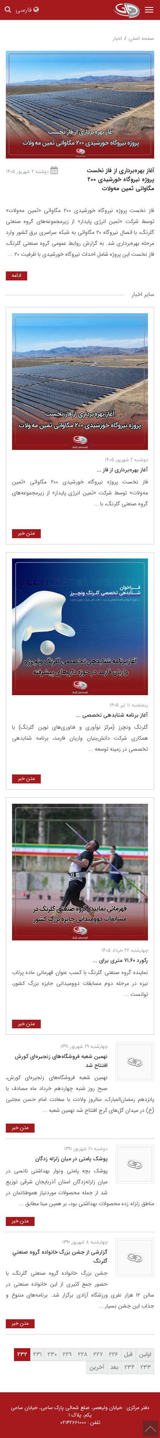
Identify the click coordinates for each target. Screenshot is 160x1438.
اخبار (117, 38)
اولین (145, 1354)
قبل (128, 1354)
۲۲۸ (82, 1354)
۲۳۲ (22, 1354)
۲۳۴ (129, 1367)
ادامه (16, 275)
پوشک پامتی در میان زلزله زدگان (71, 1158)
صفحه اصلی (141, 38)
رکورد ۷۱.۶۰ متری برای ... (120, 960)
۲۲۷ (98, 1354)
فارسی (24, 10)
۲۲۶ (113, 1354)
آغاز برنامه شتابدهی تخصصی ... (112, 715)
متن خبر (26, 533)
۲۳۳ (145, 1367)
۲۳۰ (52, 1354)
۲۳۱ (37, 1354)
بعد (114, 1367)
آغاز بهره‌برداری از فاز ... (122, 470)
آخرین (96, 1367)
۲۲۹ (67, 1354)
